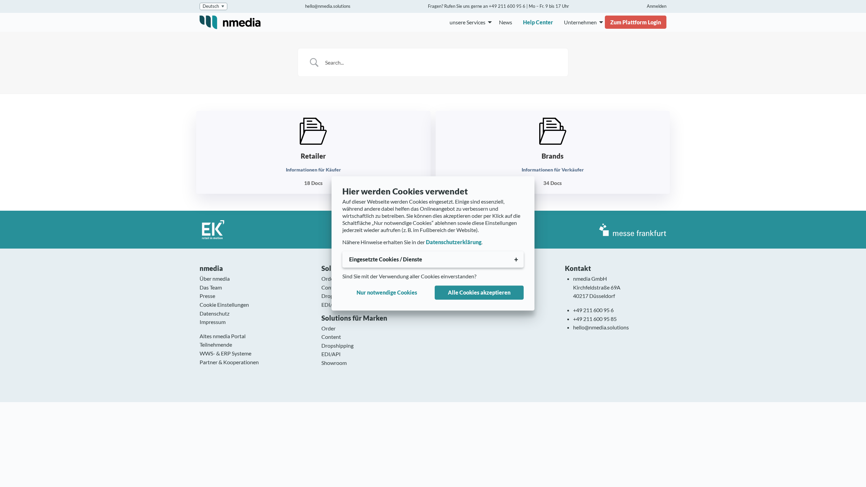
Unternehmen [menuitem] (580, 22)
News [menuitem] (505, 22)
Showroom (334, 363)
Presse (207, 296)
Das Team (211, 287)
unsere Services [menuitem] (467, 22)
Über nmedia (215, 278)
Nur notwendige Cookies (387, 292)
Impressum (213, 322)
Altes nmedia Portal (223, 336)
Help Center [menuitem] (538, 22)
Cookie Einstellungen (224, 304)
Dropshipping (337, 345)
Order (328, 278)
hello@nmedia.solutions (327, 6)
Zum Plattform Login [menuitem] (635, 22)
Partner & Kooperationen (229, 362)
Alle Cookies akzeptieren (479, 292)
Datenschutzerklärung (453, 242)
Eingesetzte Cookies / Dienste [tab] (385, 259)
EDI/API (331, 304)
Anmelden (656, 6)
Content (331, 287)
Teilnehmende (216, 344)
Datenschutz (214, 313)
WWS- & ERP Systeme (225, 353)
